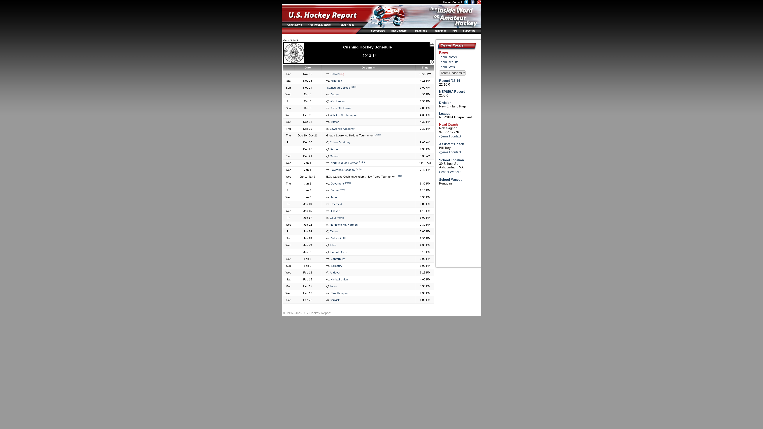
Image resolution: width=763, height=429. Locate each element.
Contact (457, 2)
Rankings (440, 30)
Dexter (334, 94)
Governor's (337, 183)
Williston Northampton (343, 115)
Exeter (334, 121)
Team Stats (447, 67)
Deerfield (336, 204)
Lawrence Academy (341, 128)
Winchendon (337, 101)
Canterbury (337, 258)
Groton (334, 156)
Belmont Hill (338, 238)
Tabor (334, 197)
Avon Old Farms (340, 108)
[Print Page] (432, 44)
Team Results (448, 62)
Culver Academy (339, 142)
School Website (450, 172)
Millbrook (336, 80)
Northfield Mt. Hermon (344, 162)
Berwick (335, 73)
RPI (454, 30)
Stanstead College (338, 87)
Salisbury (336, 265)
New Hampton (339, 293)
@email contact (450, 136)
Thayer (335, 211)
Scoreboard (378, 30)
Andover (334, 272)
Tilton (333, 245)
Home (446, 2)
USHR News (294, 24)
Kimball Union (338, 252)
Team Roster (448, 57)
